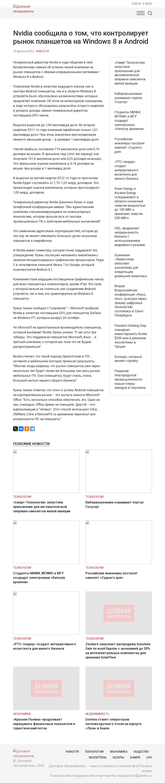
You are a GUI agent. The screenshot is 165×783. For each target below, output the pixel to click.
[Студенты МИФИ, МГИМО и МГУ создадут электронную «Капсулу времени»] (46, 563)
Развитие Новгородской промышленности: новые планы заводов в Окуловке (130, 379)
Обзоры (118, 757)
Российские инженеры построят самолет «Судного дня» (129, 145)
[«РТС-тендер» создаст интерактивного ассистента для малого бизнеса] (46, 634)
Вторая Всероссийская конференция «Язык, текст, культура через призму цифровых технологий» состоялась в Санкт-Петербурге (130, 300)
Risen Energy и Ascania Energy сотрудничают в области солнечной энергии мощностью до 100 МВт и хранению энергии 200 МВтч (130, 203)
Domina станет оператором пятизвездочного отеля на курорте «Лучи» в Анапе (114, 724)
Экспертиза (97, 757)
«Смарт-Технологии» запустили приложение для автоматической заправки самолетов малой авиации (130, 73)
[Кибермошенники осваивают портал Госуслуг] (119, 492)
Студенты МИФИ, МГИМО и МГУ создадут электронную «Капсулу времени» (129, 120)
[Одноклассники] (26, 428)
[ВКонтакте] (21, 428)
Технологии (22, 496)
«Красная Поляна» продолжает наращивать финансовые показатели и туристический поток (44, 724)
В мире (135, 757)
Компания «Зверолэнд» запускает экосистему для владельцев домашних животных (130, 265)
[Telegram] (32, 428)
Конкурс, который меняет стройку (128, 359)
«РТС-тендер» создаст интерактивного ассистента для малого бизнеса (126, 170)
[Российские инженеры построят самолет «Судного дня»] (119, 563)
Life (149, 757)
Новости (42, 51)
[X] (15, 428)
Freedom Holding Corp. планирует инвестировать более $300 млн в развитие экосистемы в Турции (130, 336)
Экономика (22, 714)
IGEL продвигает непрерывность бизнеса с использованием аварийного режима (129, 236)
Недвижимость (97, 714)
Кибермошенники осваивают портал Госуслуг (128, 98)
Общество (141, 751)
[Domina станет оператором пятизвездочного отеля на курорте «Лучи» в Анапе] (119, 709)
